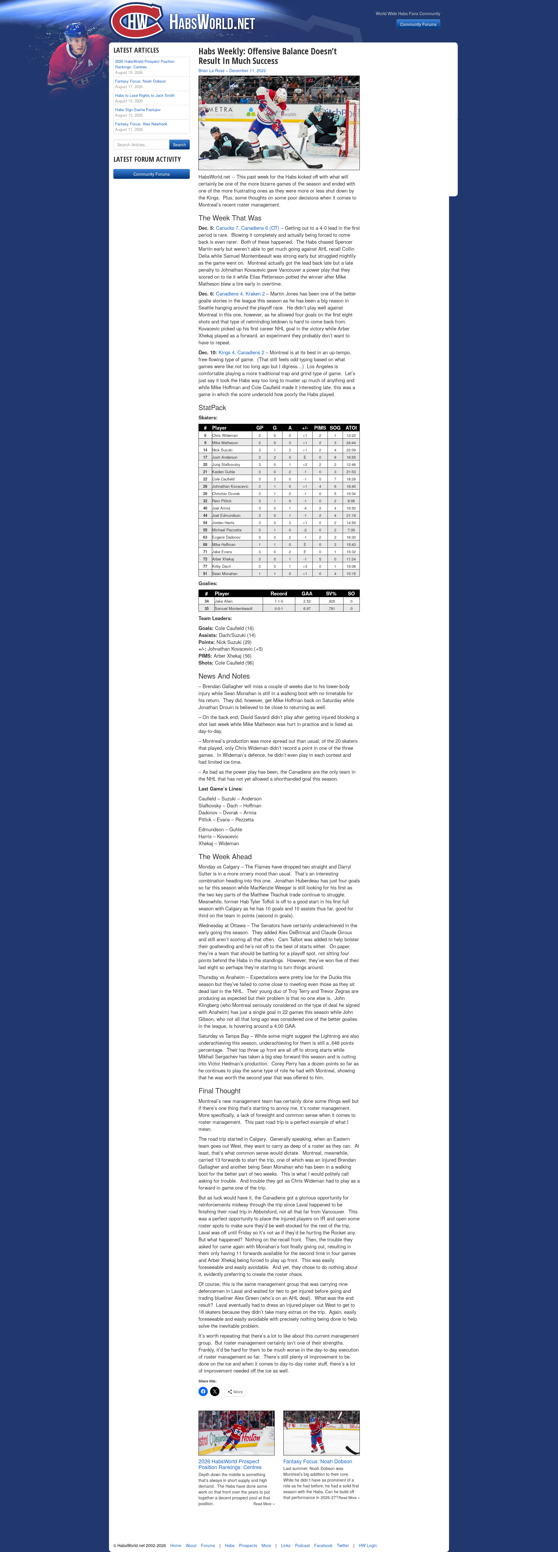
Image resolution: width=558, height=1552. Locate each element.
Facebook (323, 1545)
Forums (208, 1545)
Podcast (302, 1545)
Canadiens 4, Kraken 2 (240, 293)
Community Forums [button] (418, 24)
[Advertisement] (412, 82)
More (266, 1545)
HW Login (368, 1545)
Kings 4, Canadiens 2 (241, 352)
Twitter (343, 1545)
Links (286, 1545)
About (191, 1545)
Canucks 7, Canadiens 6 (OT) (247, 227)
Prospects (248, 1545)
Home (175, 1545)
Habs (230, 1545)
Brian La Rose (211, 70)
